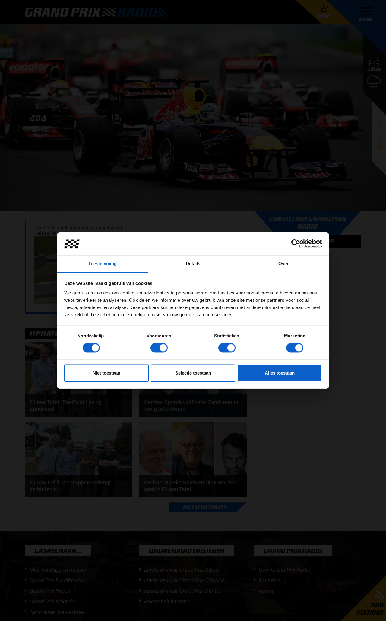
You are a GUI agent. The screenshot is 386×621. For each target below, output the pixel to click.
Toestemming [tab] (102, 263)
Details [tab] (193, 263)
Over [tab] (283, 263)
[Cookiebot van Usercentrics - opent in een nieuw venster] (295, 243)
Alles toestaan (280, 372)
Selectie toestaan (193, 372)
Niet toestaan (106, 372)
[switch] (159, 348)
